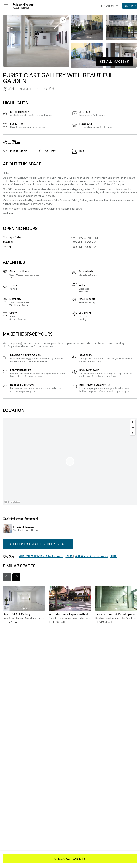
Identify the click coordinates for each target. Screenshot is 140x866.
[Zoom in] (132, 422)
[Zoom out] (132, 427)
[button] (24, 609)
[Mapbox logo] (12, 502)
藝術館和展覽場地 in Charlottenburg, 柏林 (46, 556)
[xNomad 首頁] (23, 5)
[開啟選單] (6, 6)
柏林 (11, 89)
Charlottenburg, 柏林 (37, 89)
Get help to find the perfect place (38, 544)
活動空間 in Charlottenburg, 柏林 (96, 556)
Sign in (129, 5)
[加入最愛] (63, 20)
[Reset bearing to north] (132, 432)
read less (8, 213)
